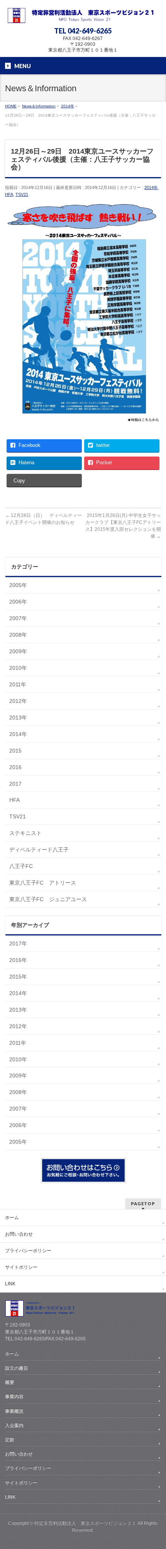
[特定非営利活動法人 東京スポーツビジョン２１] (83, 14)
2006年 (18, 602)
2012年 (18, 701)
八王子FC (21, 866)
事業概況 (14, 1411)
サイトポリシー (21, 1267)
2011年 (17, 684)
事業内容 (14, 1396)
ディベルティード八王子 (39, 849)
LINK (10, 1283)
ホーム (12, 1217)
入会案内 (14, 1425)
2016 (15, 767)
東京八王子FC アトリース (42, 883)
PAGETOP (143, 1203)
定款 (9, 1439)
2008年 (18, 635)
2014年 (151, 187)
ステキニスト (25, 833)
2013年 (18, 717)
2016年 (18, 960)
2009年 (18, 651)
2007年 (18, 618)
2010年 (18, 668)
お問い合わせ (19, 1234)
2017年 (18, 943)
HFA (9, 194)
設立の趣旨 (16, 1368)
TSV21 (21, 194)
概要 (9, 1382)
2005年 (18, 585)
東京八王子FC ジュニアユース (48, 899)
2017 (15, 784)
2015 (15, 751)
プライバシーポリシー (28, 1250)
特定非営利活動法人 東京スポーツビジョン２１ (85, 1523)
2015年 (18, 977)
